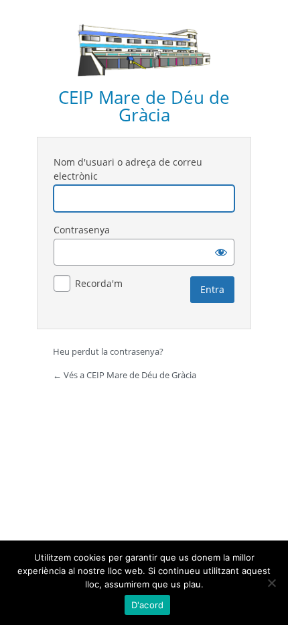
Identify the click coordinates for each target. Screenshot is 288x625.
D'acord (147, 605)
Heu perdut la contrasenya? (108, 351)
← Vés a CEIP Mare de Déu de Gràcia (124, 375)
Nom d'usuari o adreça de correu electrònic (128, 169)
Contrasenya (82, 229)
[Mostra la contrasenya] (221, 252)
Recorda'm (99, 283)
